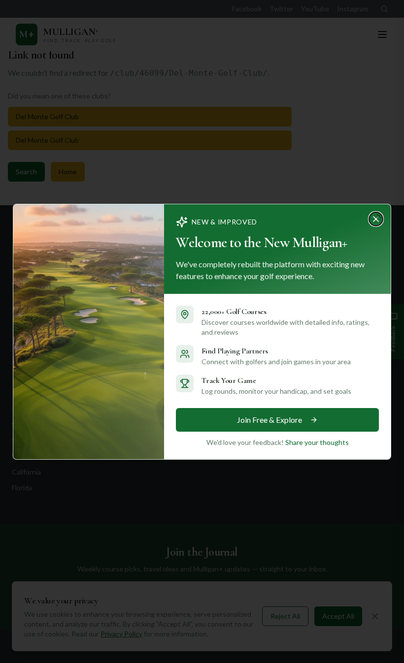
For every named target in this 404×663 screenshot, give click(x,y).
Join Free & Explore (269, 419)
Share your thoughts (317, 442)
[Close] (379, 216)
